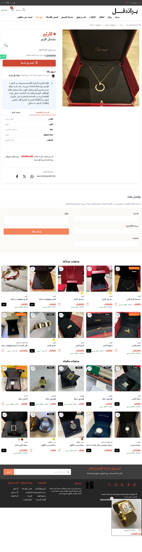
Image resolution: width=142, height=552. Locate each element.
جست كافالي (80, 442)
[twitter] (122, 484)
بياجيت (138, 442)
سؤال (66, 213)
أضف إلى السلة (27, 63)
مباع (32, 304)
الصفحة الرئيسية (132, 25)
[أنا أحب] (118, 269)
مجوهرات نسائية (95, 25)
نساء (121, 25)
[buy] (116, 305)
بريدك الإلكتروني (131, 225)
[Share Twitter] (24, 176)
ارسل (9, 471)
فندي (25, 396)
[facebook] (128, 484)
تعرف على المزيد (14, 75)
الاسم (135, 213)
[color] (110, 294)
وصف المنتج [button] (16, 112)
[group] (100, 68)
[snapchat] (109, 484)
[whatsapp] (134, 484)
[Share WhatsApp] (127, 2)
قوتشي (110, 396)
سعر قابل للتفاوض (134, 268)
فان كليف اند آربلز (21, 343)
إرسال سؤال (36, 231)
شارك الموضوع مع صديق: (46, 175)
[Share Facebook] (17, 176)
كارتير (139, 296)
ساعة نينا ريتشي (129, 530)
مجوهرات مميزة (110, 25)
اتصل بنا (133, 2)
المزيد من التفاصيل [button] (42, 112)
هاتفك (135, 238)
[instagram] (115, 484)
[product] (127, 514)
